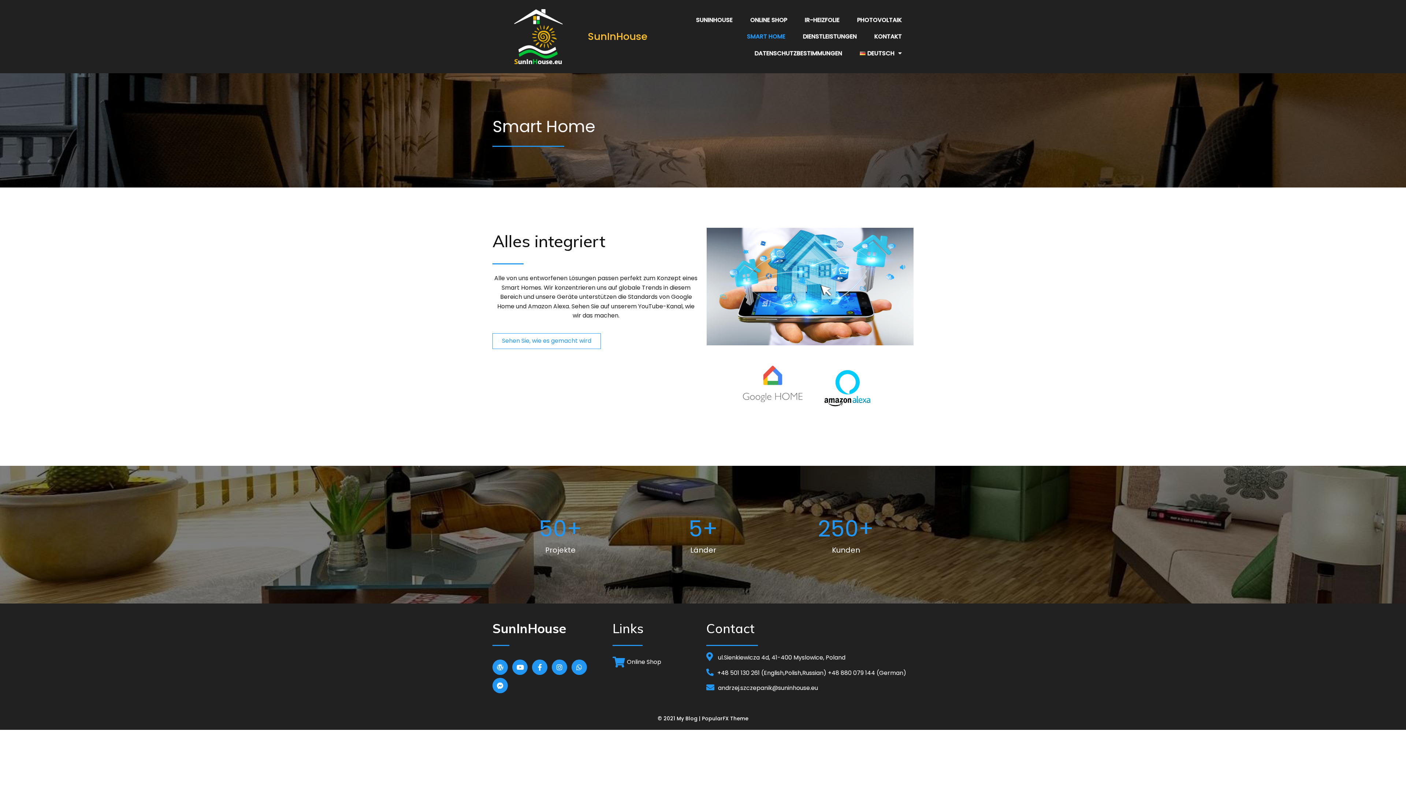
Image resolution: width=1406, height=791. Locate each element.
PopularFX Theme (725, 718)
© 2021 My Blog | (680, 718)
